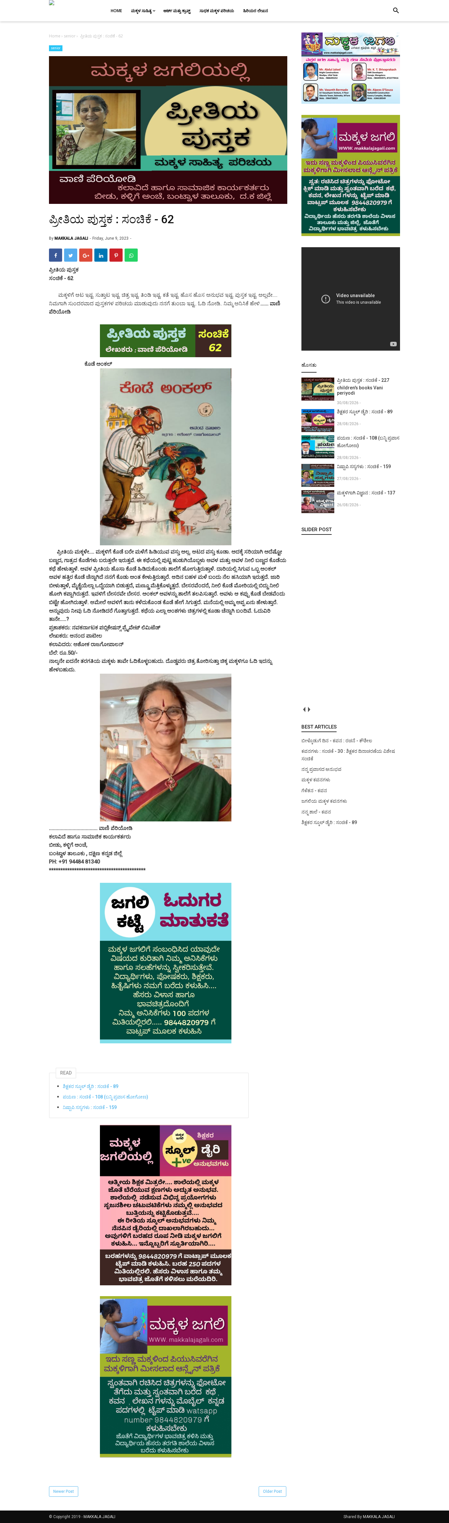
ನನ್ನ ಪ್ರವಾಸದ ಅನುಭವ (321, 769)
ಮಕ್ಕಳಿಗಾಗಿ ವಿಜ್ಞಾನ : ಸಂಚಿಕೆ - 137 (366, 492)
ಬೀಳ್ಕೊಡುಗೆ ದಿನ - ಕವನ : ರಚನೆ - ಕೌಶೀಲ (336, 740)
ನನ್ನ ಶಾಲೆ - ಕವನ (316, 812)
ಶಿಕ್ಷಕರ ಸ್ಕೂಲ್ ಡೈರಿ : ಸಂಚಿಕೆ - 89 (90, 1086)
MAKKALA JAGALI (99, 1516)
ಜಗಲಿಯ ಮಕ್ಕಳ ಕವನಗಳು (324, 801)
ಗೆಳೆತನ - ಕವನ (314, 790)
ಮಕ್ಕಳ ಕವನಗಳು (315, 779)
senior (55, 48)
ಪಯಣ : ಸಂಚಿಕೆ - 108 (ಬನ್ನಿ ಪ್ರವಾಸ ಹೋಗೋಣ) (105, 1096)
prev (303, 710)
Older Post (272, 1491)
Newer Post (63, 1491)
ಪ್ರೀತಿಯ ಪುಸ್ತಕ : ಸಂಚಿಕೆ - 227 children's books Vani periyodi (363, 387)
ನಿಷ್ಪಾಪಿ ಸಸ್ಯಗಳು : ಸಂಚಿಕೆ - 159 (90, 1107)
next (308, 710)
